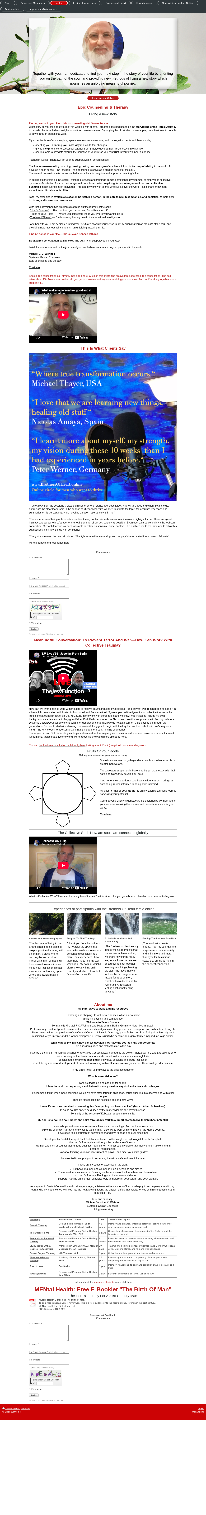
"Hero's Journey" (39, 210)
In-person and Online (103, 98)
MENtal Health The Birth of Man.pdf (57, 1306)
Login (201, 1408)
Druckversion (12, 1408)
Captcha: (41, 601)
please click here (123, 1282)
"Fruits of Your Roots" (42, 214)
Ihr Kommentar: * (36, 557)
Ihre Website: (34, 594)
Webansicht (198, 1411)
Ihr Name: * (34, 578)
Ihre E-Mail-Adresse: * (47, 586)
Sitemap (25, 1408)
